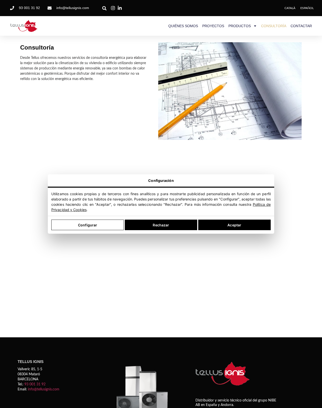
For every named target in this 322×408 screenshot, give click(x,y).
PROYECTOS (213, 26)
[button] (104, 8)
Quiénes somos (183, 26)
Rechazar (161, 225)
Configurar (87, 225)
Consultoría (273, 26)
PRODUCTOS (239, 26)
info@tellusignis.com (43, 389)
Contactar (301, 26)
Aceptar (234, 225)
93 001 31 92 (35, 384)
